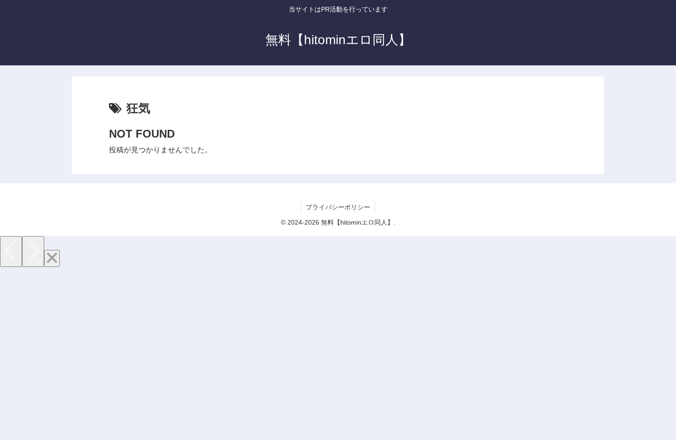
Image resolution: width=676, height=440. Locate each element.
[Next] (33, 251)
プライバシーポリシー (338, 207)
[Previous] (11, 251)
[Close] (52, 258)
